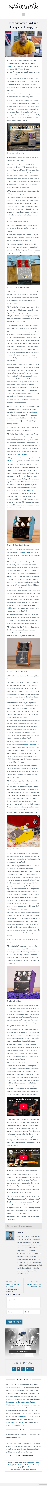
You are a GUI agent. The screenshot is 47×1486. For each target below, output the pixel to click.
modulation (20, 458)
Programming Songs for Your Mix (33, 1285)
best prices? (22, 1416)
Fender (35, 412)
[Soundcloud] (32, 1369)
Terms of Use (27, 1467)
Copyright (19, 1467)
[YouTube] (28, 1369)
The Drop (21, 1422)
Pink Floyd (19, 711)
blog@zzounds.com (13, 1437)
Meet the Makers (26, 1226)
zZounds (33, 1469)
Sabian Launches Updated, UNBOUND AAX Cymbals (12, 1288)
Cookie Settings (28, 1462)
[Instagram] (23, 1369)
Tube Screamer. (22, 454)
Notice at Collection (31, 1465)
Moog (22, 307)
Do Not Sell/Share (18, 1465)
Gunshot (13, 103)
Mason (20, 1233)
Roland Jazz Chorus (26, 588)
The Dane (10, 1202)
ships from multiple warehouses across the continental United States (23, 1402)
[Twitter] (18, 1369)
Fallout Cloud (20, 623)
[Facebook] (14, 1369)
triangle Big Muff (29, 745)
